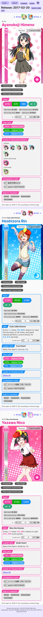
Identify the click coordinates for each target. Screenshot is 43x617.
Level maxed (8, 199)
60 (35, 321)
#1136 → (37, 415)
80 (38, 321)
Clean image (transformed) (12, 94)
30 (34, 117)
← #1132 (17, 17)
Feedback (24, 3)
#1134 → (37, 17)
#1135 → (37, 213)
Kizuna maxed (25, 196)
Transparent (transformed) (12, 90)
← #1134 (17, 415)
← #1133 (17, 213)
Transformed (15, 196)
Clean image (21, 86)
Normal (6, 196)
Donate (32, 3)
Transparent (7, 86)
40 (38, 117)
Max (38, 340)
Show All (7, 375)
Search (14, 3)
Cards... (5, 3)
